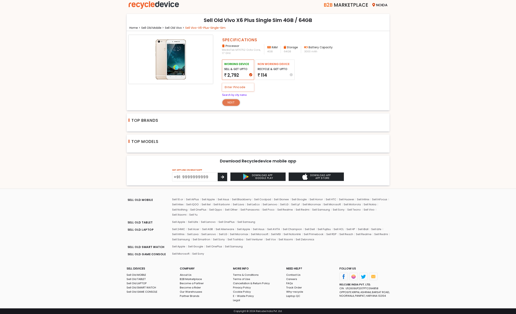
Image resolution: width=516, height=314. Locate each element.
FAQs (289, 283)
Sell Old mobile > (152, 28)
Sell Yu (193, 215)
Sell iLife (193, 222)
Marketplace (346, 5)
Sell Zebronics (305, 239)
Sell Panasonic (250, 210)
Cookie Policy (242, 292)
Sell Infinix (363, 199)
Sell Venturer (254, 239)
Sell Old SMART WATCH (141, 287)
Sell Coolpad (262, 199)
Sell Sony (338, 210)
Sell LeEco (253, 204)
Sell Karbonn (221, 204)
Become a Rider (190, 287)
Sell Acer (193, 229)
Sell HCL (339, 229)
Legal (236, 300)
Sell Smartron (201, 239)
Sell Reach (346, 234)
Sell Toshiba (235, 239)
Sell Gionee (281, 199)
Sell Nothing (179, 210)
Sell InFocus (379, 199)
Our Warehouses (191, 292)
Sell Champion (292, 229)
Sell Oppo (215, 210)
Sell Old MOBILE (136, 275)
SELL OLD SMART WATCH (146, 247)
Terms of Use (241, 279)
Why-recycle (294, 292)
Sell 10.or (177, 199)
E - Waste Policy (243, 296)
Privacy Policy (242, 287)
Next (231, 102)
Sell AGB (207, 229)
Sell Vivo (369, 210)
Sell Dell (310, 229)
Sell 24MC (178, 229)
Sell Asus (223, 199)
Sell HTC (331, 199)
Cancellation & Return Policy (251, 283)
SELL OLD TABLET (140, 222)
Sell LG (284, 204)
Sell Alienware (225, 229)
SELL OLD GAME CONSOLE (147, 254)
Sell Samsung (321, 210)
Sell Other (231, 210)
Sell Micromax (312, 204)
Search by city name (234, 94)
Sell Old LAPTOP (137, 283)
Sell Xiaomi (179, 215)
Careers (291, 279)
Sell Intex (177, 204)
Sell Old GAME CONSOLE (142, 292)
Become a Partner (192, 283)
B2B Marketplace (191, 279)
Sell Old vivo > (174, 28)
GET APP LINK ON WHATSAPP (187, 169)
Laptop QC (293, 296)
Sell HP (350, 229)
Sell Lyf (295, 204)
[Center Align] (222, 177)
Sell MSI (276, 234)
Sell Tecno (354, 210)
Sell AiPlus (192, 199)
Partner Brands (189, 296)
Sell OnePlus (198, 210)
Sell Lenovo (270, 204)
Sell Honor (316, 199)
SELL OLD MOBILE (140, 200)
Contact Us (293, 275)
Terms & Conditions (246, 275)
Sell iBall (363, 229)
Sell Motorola (352, 204)
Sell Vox (271, 239)
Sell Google (299, 199)
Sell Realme (285, 210)
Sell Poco (268, 210)
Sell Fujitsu (324, 229)
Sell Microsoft (332, 204)
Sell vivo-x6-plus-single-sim (205, 28)
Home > (134, 28)
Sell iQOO (192, 204)
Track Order (294, 287)
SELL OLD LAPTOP (141, 230)
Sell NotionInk (292, 234)
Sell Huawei (346, 199)
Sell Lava (238, 204)
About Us (185, 275)
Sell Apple (208, 199)
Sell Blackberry (241, 199)
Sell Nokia (370, 204)
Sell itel (206, 204)
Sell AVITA (273, 229)
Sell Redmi (302, 210)
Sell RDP (331, 234)
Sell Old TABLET (136, 279)
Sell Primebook (314, 234)
